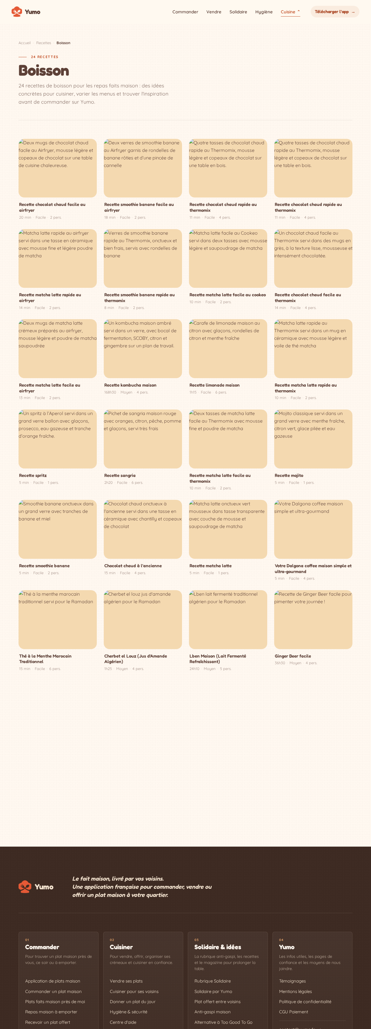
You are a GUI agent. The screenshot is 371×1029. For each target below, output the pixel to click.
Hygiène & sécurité (128, 1011)
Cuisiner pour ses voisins (134, 991)
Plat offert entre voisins (217, 1001)
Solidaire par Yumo (213, 991)
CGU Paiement (293, 1011)
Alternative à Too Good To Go (223, 1022)
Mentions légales (295, 991)
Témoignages (292, 981)
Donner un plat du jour (133, 1001)
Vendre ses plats (126, 981)
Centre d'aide (123, 1022)
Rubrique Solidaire (212, 981)
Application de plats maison (52, 981)
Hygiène (264, 12)
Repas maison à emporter (51, 1011)
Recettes (43, 42)
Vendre (213, 12)
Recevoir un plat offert (47, 1022)
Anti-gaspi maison (212, 1011)
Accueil (25, 42)
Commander (185, 12)
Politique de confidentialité (305, 1001)
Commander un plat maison (53, 991)
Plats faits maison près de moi (55, 1001)
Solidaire (238, 12)
